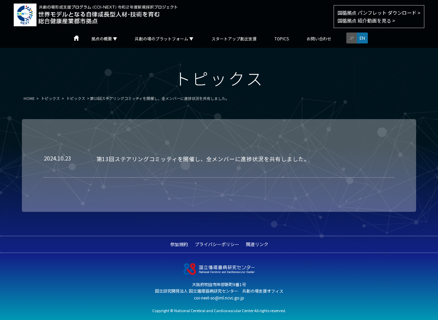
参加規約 (179, 244)
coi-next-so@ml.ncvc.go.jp (219, 297)
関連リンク (257, 244)
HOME (29, 98)
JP (351, 38)
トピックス (50, 98)
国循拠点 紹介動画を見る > (366, 20)
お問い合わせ (319, 38)
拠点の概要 (104, 38)
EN (362, 38)
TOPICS (281, 38)
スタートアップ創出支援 (234, 38)
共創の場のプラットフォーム (164, 38)
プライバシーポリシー (217, 244)
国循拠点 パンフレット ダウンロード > (379, 12)
